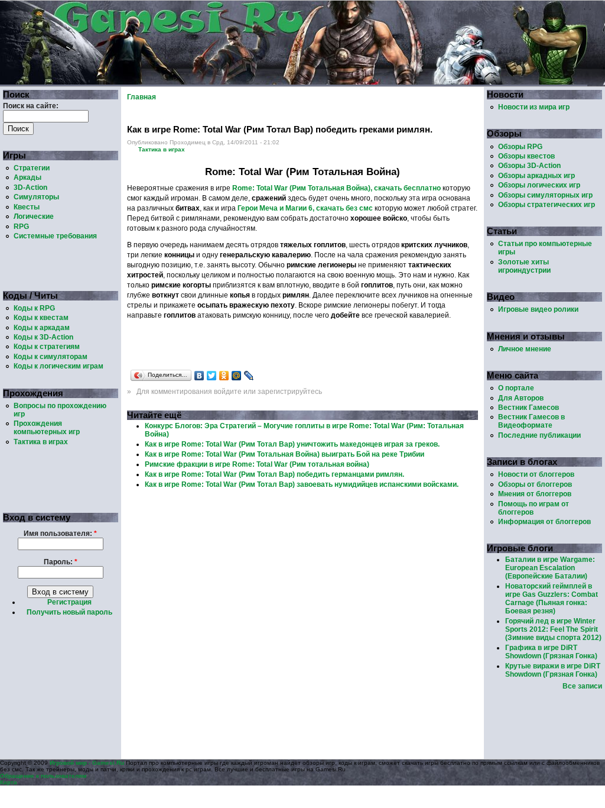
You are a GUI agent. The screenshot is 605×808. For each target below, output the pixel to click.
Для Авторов (521, 398)
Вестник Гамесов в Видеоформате (531, 421)
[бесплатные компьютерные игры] (293, 82)
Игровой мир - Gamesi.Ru (87, 762)
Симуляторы (36, 197)
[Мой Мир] (236, 375)
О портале (516, 388)
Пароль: (60, 562)
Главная (141, 97)
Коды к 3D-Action (43, 337)
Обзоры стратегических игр (546, 205)
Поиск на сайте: (30, 106)
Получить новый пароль (69, 612)
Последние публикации (539, 435)
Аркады (27, 177)
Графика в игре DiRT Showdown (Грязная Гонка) (551, 652)
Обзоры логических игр (539, 185)
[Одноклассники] (224, 375)
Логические (34, 216)
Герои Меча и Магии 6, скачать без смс (305, 208)
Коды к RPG (34, 308)
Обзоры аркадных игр (536, 176)
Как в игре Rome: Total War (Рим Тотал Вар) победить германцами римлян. (274, 474)
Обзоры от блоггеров (535, 484)
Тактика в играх (41, 442)
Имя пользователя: (60, 533)
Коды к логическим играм (58, 366)
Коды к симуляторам (50, 357)
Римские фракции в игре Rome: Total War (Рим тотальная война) (257, 464)
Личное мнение (524, 349)
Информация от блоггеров (544, 522)
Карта (8, 782)
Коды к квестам (41, 317)
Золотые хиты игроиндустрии (524, 266)
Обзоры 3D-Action (529, 165)
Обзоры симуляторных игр (545, 195)
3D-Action (30, 187)
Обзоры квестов (526, 156)
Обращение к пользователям (43, 776)
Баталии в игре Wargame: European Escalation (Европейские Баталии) (550, 567)
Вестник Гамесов (528, 407)
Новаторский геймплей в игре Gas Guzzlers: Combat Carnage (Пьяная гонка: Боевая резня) (551, 598)
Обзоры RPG (520, 147)
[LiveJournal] (249, 375)
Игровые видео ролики (538, 309)
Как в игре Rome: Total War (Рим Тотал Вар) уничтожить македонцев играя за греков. (292, 444)
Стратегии (32, 168)
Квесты (27, 207)
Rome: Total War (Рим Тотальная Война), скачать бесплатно (336, 188)
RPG (21, 226)
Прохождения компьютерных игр (47, 427)
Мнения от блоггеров (534, 494)
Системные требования (55, 236)
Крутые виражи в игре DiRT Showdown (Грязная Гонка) (552, 670)
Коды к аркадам (42, 328)
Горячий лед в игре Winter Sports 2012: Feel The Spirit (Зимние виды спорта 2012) (553, 629)
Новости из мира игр (534, 107)
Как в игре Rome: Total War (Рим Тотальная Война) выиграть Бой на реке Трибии (284, 454)
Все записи (582, 686)
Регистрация (69, 602)
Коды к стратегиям (47, 346)
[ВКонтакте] (199, 375)
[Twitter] (212, 375)
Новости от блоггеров (536, 474)
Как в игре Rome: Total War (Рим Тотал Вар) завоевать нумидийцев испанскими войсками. (301, 484)
